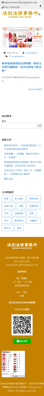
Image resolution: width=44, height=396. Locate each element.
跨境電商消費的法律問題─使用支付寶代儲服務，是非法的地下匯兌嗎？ (21, 67)
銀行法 (7, 228)
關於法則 (8, 178)
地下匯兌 (19, 198)
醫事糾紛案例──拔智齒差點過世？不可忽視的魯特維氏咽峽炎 (22, 147)
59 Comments (16, 56)
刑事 (6, 198)
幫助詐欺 (33, 198)
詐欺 (31, 213)
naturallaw (31, 52)
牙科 (6, 213)
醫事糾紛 (19, 220)
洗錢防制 (33, 205)
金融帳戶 (33, 220)
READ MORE (35, 89)
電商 (19, 228)
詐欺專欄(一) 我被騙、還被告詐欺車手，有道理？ (21, 155)
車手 (6, 220)
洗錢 (21, 205)
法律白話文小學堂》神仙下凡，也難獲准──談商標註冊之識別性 (22, 172)
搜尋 (4, 121)
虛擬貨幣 (19, 213)
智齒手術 (8, 205)
